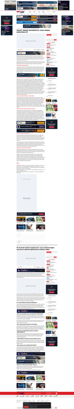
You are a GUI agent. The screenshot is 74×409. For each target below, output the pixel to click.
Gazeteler (27, 396)
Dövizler (34, 401)
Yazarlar (38, 401)
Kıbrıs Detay (18, 246)
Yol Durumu (50, 396)
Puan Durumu (37, 396)
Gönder (19, 242)
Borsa (17, 396)
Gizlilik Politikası (43, 401)
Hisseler (41, 396)
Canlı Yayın (18, 402)
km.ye (25, 169)
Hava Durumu (32, 396)
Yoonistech (1, 399)
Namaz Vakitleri (22, 396)
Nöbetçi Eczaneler (25, 401)
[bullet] (27, 242)
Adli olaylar (21, 246)
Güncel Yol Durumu (19, 401)
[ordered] (25, 242)
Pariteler (45, 396)
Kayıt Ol (46, 401)
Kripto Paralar (55, 396)
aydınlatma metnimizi (32, 405)
